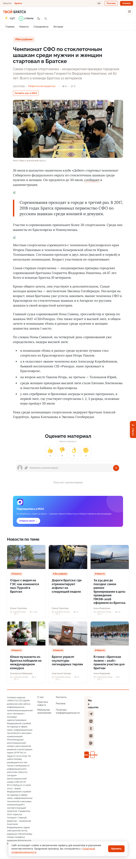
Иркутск (7, 3)
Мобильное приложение (44, 711)
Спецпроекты (41, 26)
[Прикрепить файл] (26, 467)
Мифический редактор (41, 86)
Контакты (61, 697)
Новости (24, 26)
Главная (9, 26)
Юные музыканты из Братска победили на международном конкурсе (25, 662)
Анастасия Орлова (61, 673)
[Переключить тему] (39, 19)
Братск (18, 3)
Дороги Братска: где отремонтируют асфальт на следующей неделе (67, 585)
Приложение (86, 754)
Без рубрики (25, 39)
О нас (40, 697)
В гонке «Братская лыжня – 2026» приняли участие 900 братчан (109, 662)
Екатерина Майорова (21, 673)
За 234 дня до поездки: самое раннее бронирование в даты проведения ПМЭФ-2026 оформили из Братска (109, 591)
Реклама (61, 703)
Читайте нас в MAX (25, 93)
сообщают (92, 180)
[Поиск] (46, 19)
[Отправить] (116, 468)
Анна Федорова (102, 608)
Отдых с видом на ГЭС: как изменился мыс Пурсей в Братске (24, 585)
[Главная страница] (14, 11)
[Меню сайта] (129, 11)
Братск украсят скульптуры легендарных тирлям (67, 660)
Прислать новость (42, 703)
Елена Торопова (18, 608)
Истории (58, 26)
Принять (116, 848)
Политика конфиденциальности (68, 711)
